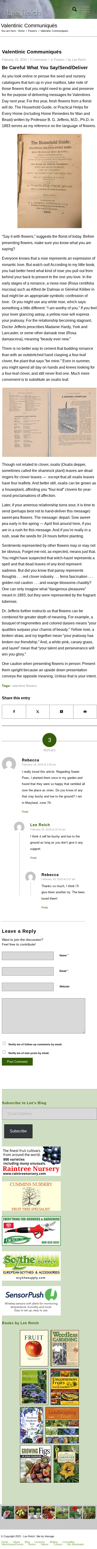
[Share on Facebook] (14, 711)
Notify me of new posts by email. (28, 1053)
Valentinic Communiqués (29, 25)
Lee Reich (79, 59)
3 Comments (38, 59)
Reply (25, 811)
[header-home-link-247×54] (40, 9)
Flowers (59, 59)
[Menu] (83, 9)
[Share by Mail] (85, 711)
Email (64, 971)
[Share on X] (37, 711)
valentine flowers (24, 686)
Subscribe (18, 1131)
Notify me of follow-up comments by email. (35, 1044)
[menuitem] (72, 9)
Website (64, 986)
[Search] (72, 9)
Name (64, 955)
